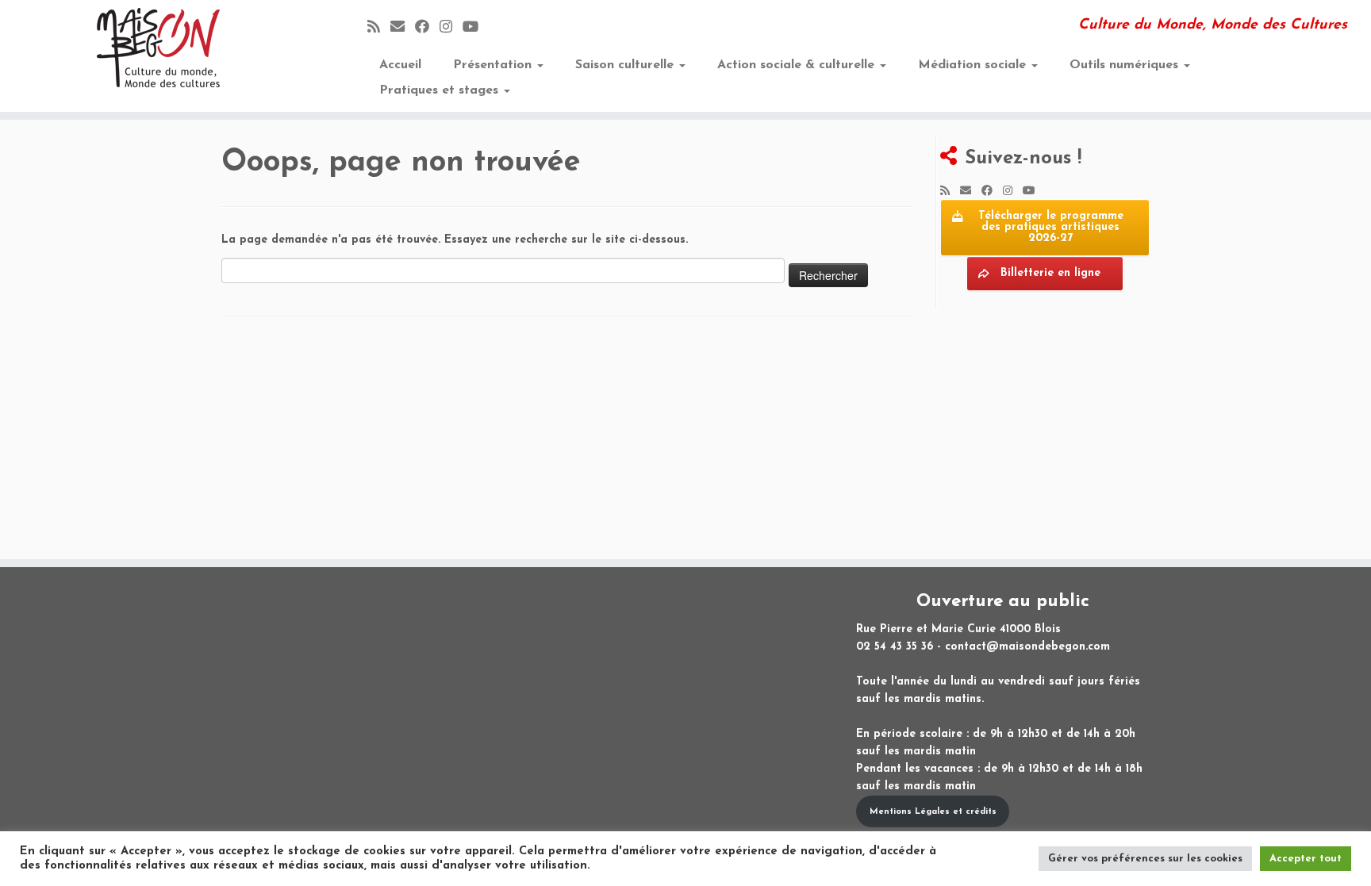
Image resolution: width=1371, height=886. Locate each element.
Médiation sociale (974, 65)
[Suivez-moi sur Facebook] (427, 28)
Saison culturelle (626, 65)
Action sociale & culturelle (797, 65)
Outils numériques (1126, 65)
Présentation (494, 65)
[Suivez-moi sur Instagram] (451, 28)
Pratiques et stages (440, 90)
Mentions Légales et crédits (933, 811)
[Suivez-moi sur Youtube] (476, 28)
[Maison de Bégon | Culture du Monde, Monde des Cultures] (158, 47)
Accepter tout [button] (1305, 858)
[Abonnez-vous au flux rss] (378, 28)
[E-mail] (402, 28)
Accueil (400, 65)
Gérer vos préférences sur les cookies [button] (1145, 858)
